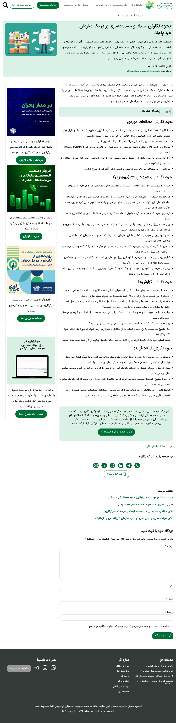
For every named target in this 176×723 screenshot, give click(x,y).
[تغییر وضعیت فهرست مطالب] (166, 112)
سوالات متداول (121, 666)
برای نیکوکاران (101, 5)
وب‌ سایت (168, 612)
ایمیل (169, 599)
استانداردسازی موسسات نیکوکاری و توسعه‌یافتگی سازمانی (140, 498)
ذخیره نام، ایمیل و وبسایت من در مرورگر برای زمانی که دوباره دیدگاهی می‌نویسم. (129, 626)
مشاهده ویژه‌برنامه (31, 318)
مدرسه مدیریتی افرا (21, 5)
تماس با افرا (123, 681)
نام (170, 585)
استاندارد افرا (137, 5)
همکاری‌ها (83, 5)
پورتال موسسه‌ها (48, 5)
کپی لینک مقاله (115, 474)
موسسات (68, 5)
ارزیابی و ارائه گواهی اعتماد (159, 666)
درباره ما (125, 15)
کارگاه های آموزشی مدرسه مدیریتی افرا (154, 676)
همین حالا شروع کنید (31, 414)
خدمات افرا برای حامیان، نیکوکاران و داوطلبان (155, 682)
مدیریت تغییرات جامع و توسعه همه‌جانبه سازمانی (145, 504)
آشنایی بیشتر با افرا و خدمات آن (116, 432)
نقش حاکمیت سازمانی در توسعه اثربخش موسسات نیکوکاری (139, 511)
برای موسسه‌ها (120, 5)
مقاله (129, 71)
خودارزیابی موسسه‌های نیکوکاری (156, 671)
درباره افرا (125, 676)
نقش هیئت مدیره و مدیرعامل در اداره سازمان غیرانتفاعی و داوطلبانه (134, 518)
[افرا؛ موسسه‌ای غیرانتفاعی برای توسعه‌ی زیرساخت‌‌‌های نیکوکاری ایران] (159, 5)
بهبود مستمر (139, 71)
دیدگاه (169, 546)
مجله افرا (138, 15)
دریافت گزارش (31, 236)
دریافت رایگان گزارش (31, 160)
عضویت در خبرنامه (19, 668)
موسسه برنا (123, 691)
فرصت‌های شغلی (121, 686)
